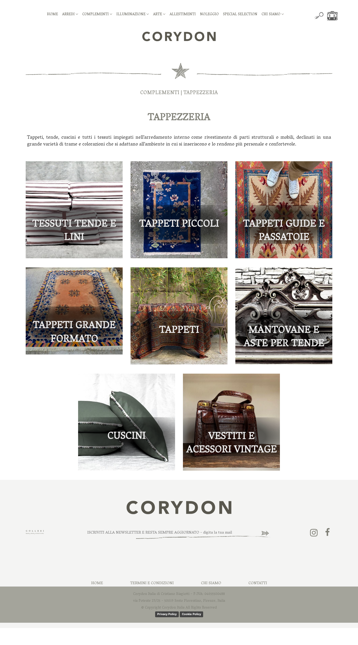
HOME (52, 14)
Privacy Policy (167, 614)
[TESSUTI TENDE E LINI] (74, 209)
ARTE (158, 14)
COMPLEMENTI (96, 14)
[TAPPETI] (179, 316)
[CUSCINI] (126, 422)
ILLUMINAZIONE (131, 14)
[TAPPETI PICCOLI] (179, 209)
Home (97, 583)
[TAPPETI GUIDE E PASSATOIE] (283, 209)
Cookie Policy (191, 614)
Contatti (257, 583)
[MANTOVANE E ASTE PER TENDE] (283, 316)
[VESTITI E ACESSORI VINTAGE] (231, 422)
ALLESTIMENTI (183, 14)
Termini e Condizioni (152, 583)
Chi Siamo (211, 583)
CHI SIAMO (271, 14)
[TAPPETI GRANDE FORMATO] (74, 311)
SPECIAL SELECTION (240, 14)
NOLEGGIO (209, 14)
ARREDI (69, 14)
